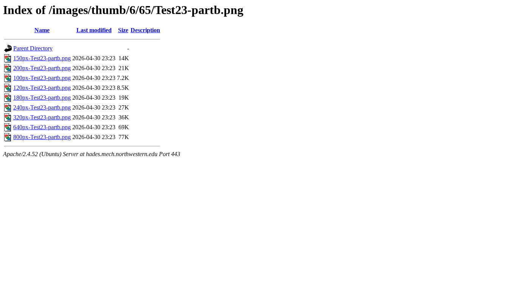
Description (145, 30)
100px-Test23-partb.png (42, 78)
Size (123, 30)
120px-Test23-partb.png (42, 87)
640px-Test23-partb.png (42, 127)
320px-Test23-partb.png (42, 117)
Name (42, 30)
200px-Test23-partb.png (42, 68)
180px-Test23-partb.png (42, 97)
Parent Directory (33, 48)
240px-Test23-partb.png (42, 107)
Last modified (94, 30)
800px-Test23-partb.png (42, 137)
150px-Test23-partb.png (42, 58)
